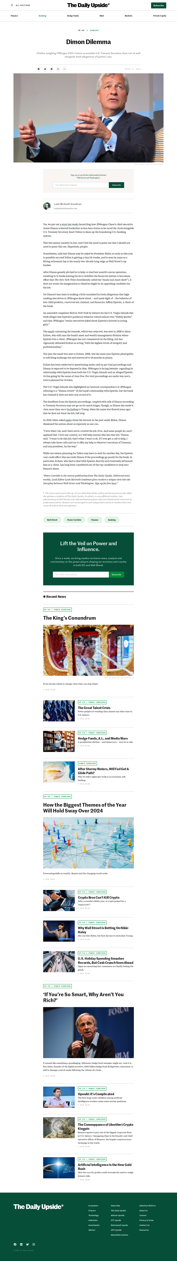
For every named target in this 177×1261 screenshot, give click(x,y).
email (50, 331)
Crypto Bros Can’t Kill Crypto (98, 897)
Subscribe (116, 185)
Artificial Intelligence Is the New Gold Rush (105, 1166)
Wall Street (52, 519)
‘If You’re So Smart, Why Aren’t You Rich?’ (83, 997)
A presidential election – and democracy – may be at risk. (105, 742)
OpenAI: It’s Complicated (96, 1094)
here (114, 483)
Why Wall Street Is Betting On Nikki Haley (103, 930)
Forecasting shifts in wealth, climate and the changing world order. (75, 873)
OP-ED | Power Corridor (57, 609)
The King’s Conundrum (69, 618)
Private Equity (159, 16)
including (72, 409)
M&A (102, 16)
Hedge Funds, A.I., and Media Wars (103, 738)
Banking (42, 16)
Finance (14, 16)
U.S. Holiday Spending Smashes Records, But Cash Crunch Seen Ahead (105, 960)
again (68, 420)
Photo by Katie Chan (112, 678)
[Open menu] (20, 5)
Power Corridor (74, 519)
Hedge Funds (73, 16)
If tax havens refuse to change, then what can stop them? (70, 683)
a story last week (69, 224)
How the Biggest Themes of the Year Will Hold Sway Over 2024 (84, 807)
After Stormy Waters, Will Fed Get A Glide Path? (103, 771)
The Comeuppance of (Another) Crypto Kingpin (105, 1126)
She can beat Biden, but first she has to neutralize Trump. (105, 935)
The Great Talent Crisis (94, 707)
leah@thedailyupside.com (65, 208)
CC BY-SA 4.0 (129, 678)
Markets (128, 16)
